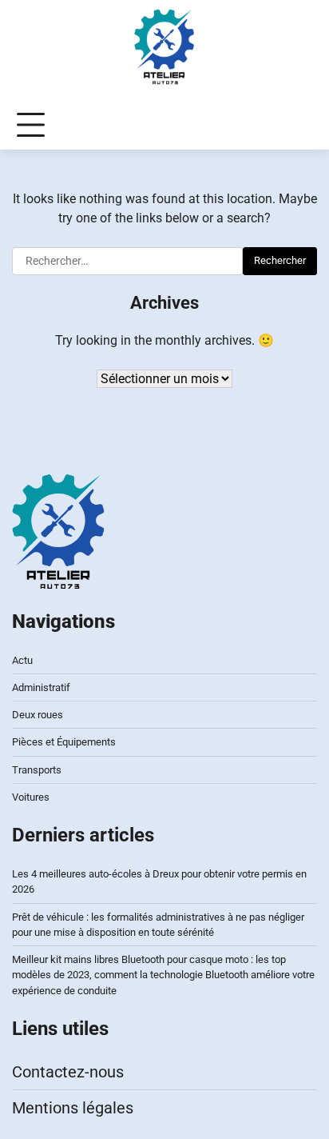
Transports (36, 770)
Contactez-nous (68, 1071)
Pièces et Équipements (64, 742)
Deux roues (37, 715)
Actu (22, 660)
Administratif (41, 687)
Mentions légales (72, 1107)
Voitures (31, 797)
